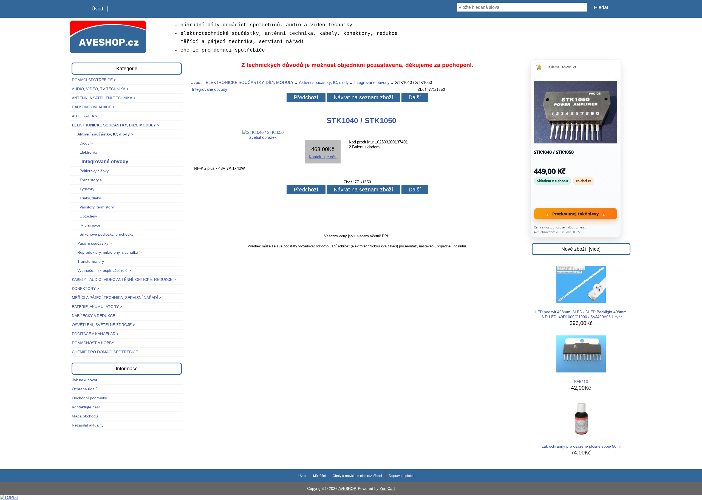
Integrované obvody (372, 82)
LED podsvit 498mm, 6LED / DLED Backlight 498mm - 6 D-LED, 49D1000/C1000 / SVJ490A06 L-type (581, 314)
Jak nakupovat (84, 380)
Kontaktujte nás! (86, 407)
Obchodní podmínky (89, 398)
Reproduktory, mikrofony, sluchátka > (106, 252)
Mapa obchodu (85, 416)
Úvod (97, 9)
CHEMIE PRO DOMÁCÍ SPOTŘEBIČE (105, 352)
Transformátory (88, 261)
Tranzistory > (87, 180)
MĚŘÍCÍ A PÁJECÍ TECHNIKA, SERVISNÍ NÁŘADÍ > (116, 298)
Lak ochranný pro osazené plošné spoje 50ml (581, 446)
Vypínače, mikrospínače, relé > (101, 271)
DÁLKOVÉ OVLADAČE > (93, 107)
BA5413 (581, 382)
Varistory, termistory (93, 207)
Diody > (82, 143)
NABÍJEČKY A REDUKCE (93, 316)
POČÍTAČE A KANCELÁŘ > (95, 334)
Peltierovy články (90, 171)
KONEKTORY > (85, 289)
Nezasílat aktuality (87, 425)
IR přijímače (86, 225)
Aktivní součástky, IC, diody (324, 82)
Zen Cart (387, 489)
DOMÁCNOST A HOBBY (93, 343)
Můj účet (319, 476)
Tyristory (83, 189)
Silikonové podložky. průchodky (103, 234)
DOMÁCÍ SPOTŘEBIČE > (94, 80)
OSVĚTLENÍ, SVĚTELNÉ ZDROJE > (103, 325)
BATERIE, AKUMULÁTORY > (97, 307)
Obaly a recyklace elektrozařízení (357, 476)
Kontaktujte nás (322, 156)
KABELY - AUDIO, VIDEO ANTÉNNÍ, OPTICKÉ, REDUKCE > (124, 280)
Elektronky (85, 152)
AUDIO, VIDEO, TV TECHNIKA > (100, 89)
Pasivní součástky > (92, 243)
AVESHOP (347, 489)
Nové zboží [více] (581, 249)
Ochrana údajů (85, 389)
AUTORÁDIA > (84, 116)
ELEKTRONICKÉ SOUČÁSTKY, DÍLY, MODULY (250, 82)
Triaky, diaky (86, 198)
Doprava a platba (402, 476)
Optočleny (84, 216)
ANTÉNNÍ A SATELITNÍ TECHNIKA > (103, 98)
